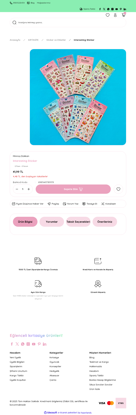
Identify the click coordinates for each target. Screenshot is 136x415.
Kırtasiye (54, 357)
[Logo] (68, 326)
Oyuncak (54, 362)
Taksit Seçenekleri (78, 221)
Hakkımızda (95, 366)
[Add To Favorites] (118, 189)
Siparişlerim (16, 366)
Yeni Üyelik (15, 357)
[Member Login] (115, 15)
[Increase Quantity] (28, 189)
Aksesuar (54, 375)
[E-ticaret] (67, 412)
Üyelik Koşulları (18, 380)
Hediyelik (54, 371)
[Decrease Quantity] (18, 189)
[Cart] (123, 15)
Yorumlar (52, 221)
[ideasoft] (50, 412)
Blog (91, 357)
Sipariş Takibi (96, 375)
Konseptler (55, 366)
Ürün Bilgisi (25, 221)
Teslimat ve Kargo (99, 362)
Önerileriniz (104, 221)
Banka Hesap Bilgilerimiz (102, 380)
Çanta (53, 380)
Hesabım (94, 371)
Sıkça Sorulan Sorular (100, 384)
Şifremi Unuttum (18, 371)
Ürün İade (94, 389)
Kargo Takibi (17, 375)
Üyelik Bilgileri (17, 362)
